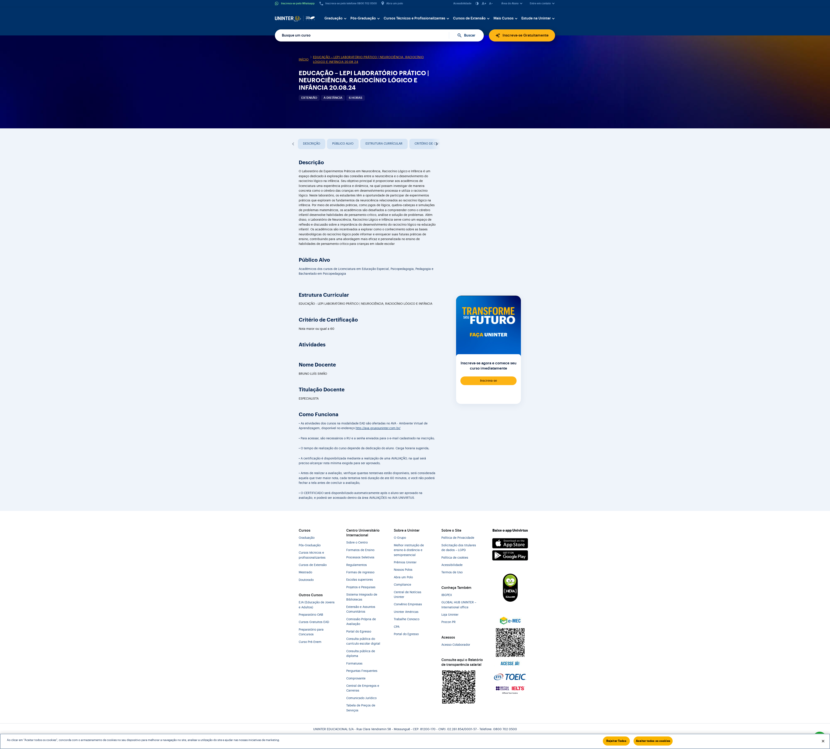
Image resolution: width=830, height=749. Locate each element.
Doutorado (306, 580)
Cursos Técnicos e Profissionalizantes (414, 18)
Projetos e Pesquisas (360, 587)
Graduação (333, 18)
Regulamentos (356, 565)
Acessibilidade (462, 3)
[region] (415, 741)
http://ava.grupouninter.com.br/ (378, 428)
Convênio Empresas (408, 604)
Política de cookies (454, 557)
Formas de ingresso (360, 572)
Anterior (293, 144)
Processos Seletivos (360, 557)
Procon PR (448, 622)
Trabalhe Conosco (406, 619)
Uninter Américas (406, 612)
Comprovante (356, 678)
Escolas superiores (359, 579)
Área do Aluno (510, 3)
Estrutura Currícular (384, 143)
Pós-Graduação (363, 18)
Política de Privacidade (457, 537)
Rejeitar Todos (616, 740)
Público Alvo (342, 143)
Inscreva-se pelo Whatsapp (298, 3)
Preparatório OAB (311, 614)
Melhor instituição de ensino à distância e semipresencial (409, 550)
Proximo (436, 144)
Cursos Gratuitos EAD (314, 622)
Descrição (311, 143)
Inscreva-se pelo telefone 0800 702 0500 (351, 3)
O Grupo (400, 537)
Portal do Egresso (358, 631)
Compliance (402, 584)
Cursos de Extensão (469, 18)
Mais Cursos (503, 18)
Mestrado (305, 572)
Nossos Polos (403, 569)
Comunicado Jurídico (361, 698)
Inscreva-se (488, 380)
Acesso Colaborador (455, 644)
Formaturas (354, 663)
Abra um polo (394, 3)
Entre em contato (540, 3)
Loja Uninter (449, 614)
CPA (396, 626)
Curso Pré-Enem (310, 642)
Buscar (469, 35)
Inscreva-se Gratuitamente (526, 35)
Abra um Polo (403, 577)
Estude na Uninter (536, 18)
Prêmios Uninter (405, 562)
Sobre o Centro (357, 542)
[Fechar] (823, 741)
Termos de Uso (452, 572)
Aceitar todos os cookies (653, 740)
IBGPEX (446, 595)
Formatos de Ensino (360, 550)
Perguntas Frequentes (361, 671)
